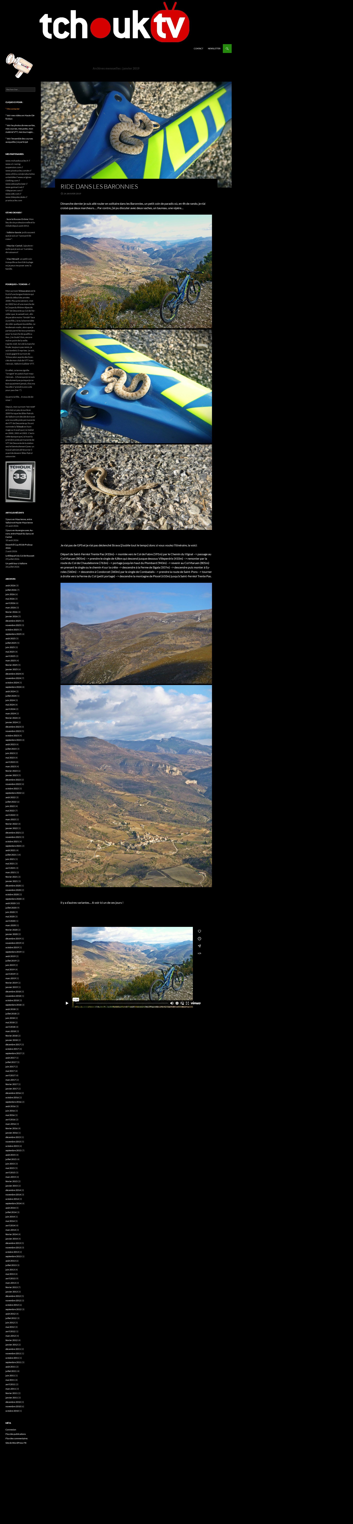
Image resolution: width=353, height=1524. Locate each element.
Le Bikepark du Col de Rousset (20, 555)
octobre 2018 (12, 1000)
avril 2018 (10, 1026)
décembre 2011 (13, 1349)
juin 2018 (10, 1018)
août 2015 (10, 1154)
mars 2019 (11, 978)
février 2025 (11, 665)
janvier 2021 (12, 881)
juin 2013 (10, 1269)
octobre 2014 (12, 1199)
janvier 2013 (12, 1291)
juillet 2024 (11, 695)
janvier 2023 (12, 775)
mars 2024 (11, 713)
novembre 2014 (13, 1194)
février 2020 (11, 929)
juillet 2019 (11, 960)
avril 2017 (10, 1075)
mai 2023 (10, 757)
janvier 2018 (12, 1040)
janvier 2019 (12, 987)
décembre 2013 (13, 1243)
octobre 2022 (12, 788)
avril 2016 (10, 1119)
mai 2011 (10, 1380)
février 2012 (11, 1340)
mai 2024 (10, 704)
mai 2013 (10, 1274)
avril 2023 (10, 762)
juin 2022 (10, 806)
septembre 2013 (13, 1256)
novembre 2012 (13, 1300)
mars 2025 (11, 660)
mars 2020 (11, 925)
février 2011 (11, 1393)
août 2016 (10, 1106)
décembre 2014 (13, 1190)
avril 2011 (10, 1384)
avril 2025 (10, 656)
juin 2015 (10, 1163)
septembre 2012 (13, 1309)
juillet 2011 (11, 1371)
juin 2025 (10, 647)
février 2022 (11, 823)
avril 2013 (10, 1278)
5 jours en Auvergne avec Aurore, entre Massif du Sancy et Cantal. (20, 533)
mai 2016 (10, 1115)
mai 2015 (10, 1168)
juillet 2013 (11, 1265)
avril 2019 (10, 973)
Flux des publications (16, 1434)
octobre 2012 (12, 1305)
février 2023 (11, 770)
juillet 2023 (11, 748)
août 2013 (10, 1260)
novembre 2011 (13, 1353)
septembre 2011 (13, 1362)
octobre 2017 (12, 1049)
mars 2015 (11, 1177)
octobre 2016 (12, 1097)
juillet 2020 (11, 907)
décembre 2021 (13, 832)
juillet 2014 (11, 1212)
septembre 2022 (13, 793)
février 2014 (11, 1234)
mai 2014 (10, 1221)
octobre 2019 (12, 947)
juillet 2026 (11, 589)
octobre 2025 (12, 629)
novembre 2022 (13, 784)
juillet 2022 (11, 801)
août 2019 (10, 956)
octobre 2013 (12, 1252)
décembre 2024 (13, 673)
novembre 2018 (13, 996)
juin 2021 (10, 859)
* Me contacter (13, 108)
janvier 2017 (12, 1088)
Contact (198, 48)
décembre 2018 (13, 991)
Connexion (11, 1429)
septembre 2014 (13, 1203)
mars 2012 (11, 1335)
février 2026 (11, 612)
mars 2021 (11, 872)
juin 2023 (10, 753)
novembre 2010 (13, 1406)
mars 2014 (11, 1229)
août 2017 (10, 1057)
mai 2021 (10, 863)
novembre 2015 (13, 1141)
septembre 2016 (13, 1101)
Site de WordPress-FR (16, 1442)
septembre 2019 (13, 951)
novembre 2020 (13, 890)
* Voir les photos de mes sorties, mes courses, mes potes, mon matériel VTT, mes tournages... (20, 128)
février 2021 (11, 876)
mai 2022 (10, 810)
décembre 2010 (13, 1402)
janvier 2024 (12, 722)
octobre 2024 (12, 682)
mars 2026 (11, 607)
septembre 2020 (13, 898)
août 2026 (10, 585)
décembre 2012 (13, 1296)
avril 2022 (10, 815)
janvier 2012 (12, 1344)
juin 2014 (10, 1216)
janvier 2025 (12, 669)
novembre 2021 (13, 837)
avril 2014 (10, 1225)
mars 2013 (11, 1282)
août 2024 (10, 691)
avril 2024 (10, 709)
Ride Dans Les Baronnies (99, 186)
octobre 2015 (12, 1146)
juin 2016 (10, 1110)
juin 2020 (10, 912)
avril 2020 (10, 921)
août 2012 (10, 1313)
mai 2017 (10, 1071)
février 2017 (11, 1084)
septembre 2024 (13, 687)
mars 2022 (11, 819)
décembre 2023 (13, 726)
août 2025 (10, 638)
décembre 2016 (13, 1093)
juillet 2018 (11, 1013)
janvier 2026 (12, 616)
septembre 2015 (13, 1150)
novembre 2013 (13, 1247)
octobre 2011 (12, 1357)
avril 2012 (10, 1331)
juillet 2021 (11, 854)
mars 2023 (11, 766)
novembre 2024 (13, 678)
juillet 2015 (11, 1159)
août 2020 (10, 903)
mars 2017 (11, 1079)
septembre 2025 (13, 634)
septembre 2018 (13, 1004)
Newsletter (214, 48)
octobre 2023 (12, 735)
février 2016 (11, 1128)
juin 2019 (10, 965)
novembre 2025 (13, 625)
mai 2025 (10, 651)
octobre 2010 (12, 1410)
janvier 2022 (12, 828)
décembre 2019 (13, 938)
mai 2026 (10, 598)
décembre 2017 (13, 1044)
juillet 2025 (11, 642)
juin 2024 (10, 700)
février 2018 (11, 1035)
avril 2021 (10, 868)
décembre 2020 (13, 885)
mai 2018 (10, 1022)
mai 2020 (10, 916)
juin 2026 (10, 594)
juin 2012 (10, 1322)
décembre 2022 (13, 779)
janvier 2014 (12, 1238)
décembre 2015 (13, 1137)
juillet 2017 (11, 1062)
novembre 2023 (13, 731)
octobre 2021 (12, 841)
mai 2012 (10, 1327)
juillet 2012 (11, 1318)
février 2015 (11, 1181)
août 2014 (10, 1207)
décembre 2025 (13, 620)
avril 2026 (10, 603)
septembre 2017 (13, 1053)
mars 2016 (11, 1124)
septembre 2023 (13, 740)
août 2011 (10, 1366)
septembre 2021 (13, 845)
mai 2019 (10, 969)
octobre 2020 (12, 894)
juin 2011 (10, 1375)
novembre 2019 (13, 943)
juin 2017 (10, 1066)
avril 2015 (10, 1172)
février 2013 (11, 1287)
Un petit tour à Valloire (16, 563)
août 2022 (10, 797)
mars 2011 (11, 1388)
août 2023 (10, 744)
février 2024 (11, 717)
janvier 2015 (12, 1185)
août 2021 (10, 850)
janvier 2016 (12, 1132)
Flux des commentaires (17, 1438)
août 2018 (10, 1009)
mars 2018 (11, 1031)
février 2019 (11, 982)
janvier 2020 (12, 934)
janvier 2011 (12, 1397)
